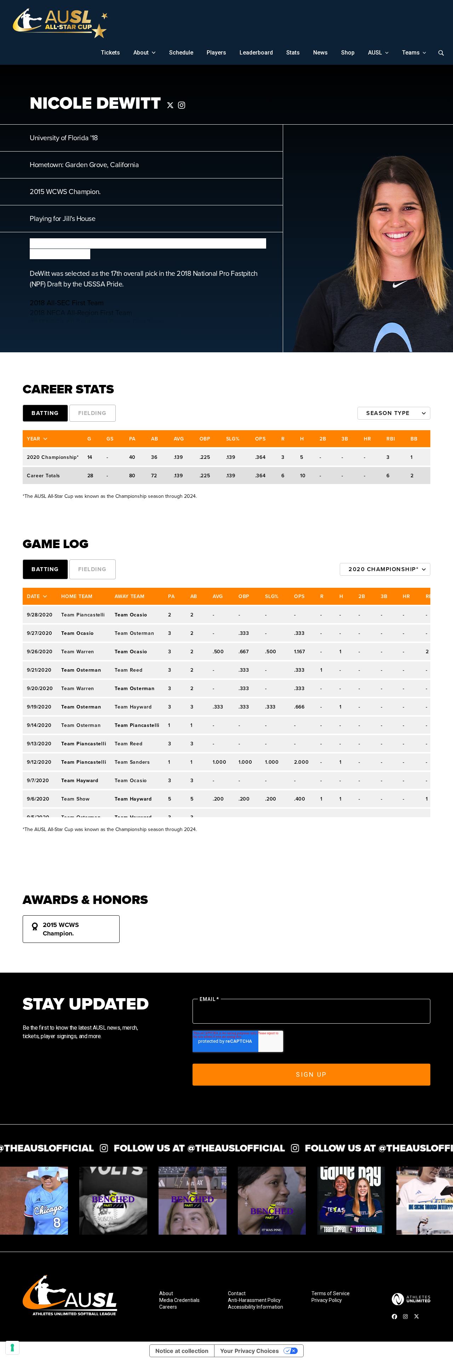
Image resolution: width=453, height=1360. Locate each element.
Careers (168, 1307)
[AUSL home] (70, 1297)
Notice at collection (181, 1350)
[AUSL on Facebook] (394, 1316)
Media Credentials (179, 1300)
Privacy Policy (326, 1300)
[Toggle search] (441, 53)
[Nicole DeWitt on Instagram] (181, 105)
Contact (237, 1294)
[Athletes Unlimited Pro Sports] (411, 1299)
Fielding (92, 413)
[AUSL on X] (416, 1316)
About (166, 1294)
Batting (45, 413)
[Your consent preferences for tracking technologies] (12, 1347)
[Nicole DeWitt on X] (170, 105)
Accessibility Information (255, 1307)
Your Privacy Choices (249, 1350)
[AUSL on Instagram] (405, 1316)
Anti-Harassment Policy (254, 1300)
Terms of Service (330, 1294)
